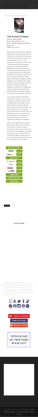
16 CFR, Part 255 (8, 292)
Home (6, 16)
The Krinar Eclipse (20, 16)
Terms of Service (22, 412)
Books (11, 16)
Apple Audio (14, 174)
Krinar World (16, 41)
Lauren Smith (16, 39)
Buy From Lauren (14, 148)
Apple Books (14, 158)
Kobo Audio (14, 181)
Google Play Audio (14, 178)
